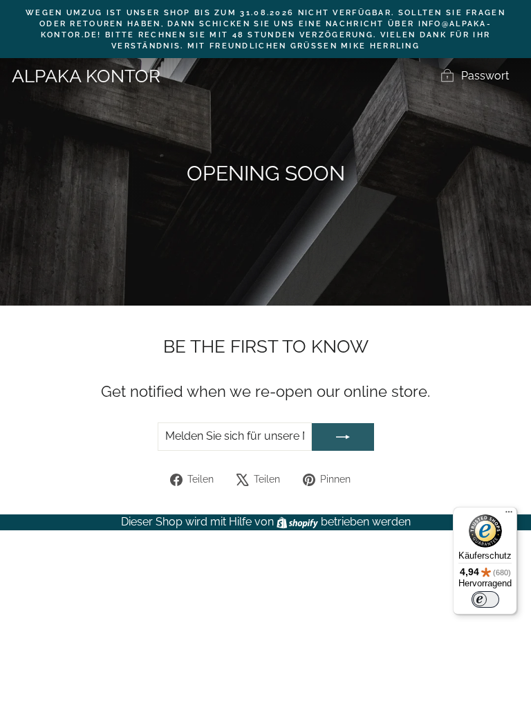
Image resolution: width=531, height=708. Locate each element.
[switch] (485, 599)
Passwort (485, 75)
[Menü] (509, 515)
